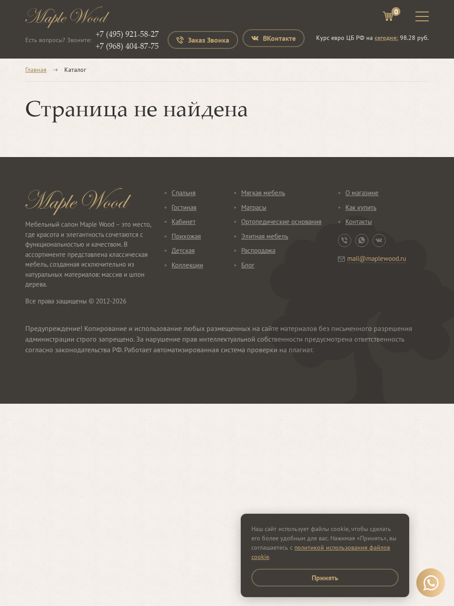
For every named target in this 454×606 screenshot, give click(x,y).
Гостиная (184, 207)
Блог (247, 265)
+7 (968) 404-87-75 (127, 45)
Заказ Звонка (208, 39)
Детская (183, 250)
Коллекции (187, 265)
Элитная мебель (264, 236)
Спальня (184, 193)
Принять (325, 577)
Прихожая (186, 236)
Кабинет (184, 221)
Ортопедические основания (281, 221)
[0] (388, 18)
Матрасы (253, 207)
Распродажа (258, 250)
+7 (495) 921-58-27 (127, 33)
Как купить (360, 207)
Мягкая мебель (263, 193)
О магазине (362, 193)
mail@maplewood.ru (376, 258)
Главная (36, 70)
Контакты (358, 221)
